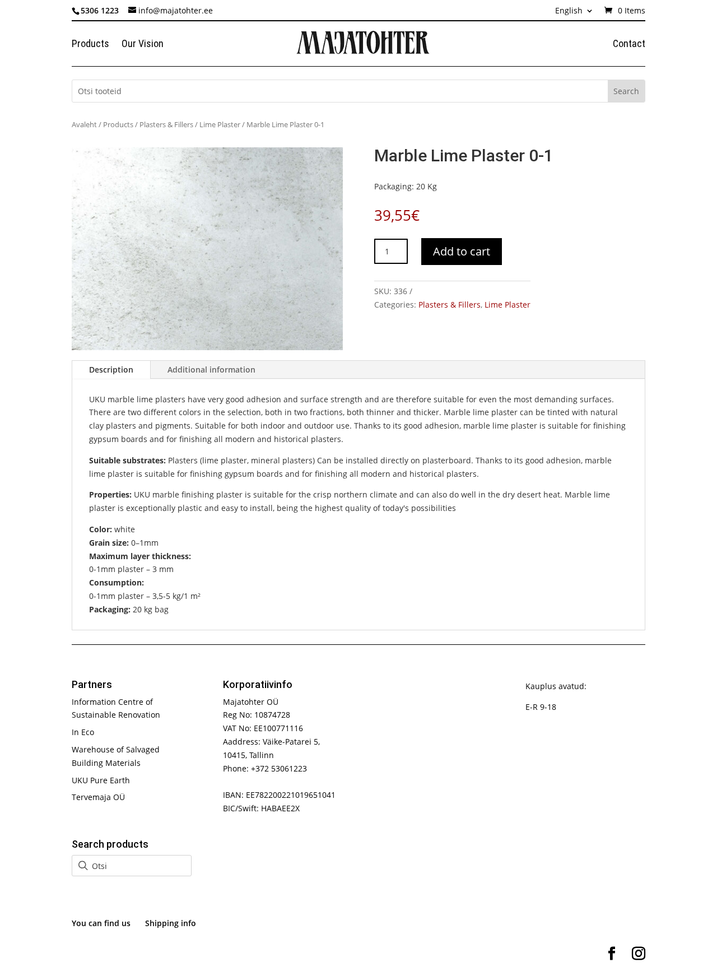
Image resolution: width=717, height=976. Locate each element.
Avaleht (84, 124)
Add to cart (461, 251)
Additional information (211, 369)
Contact (629, 44)
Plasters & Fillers (166, 124)
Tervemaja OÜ (98, 797)
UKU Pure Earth (101, 780)
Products (90, 44)
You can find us (101, 923)
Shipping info (170, 923)
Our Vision (143, 44)
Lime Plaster (219, 124)
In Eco (83, 732)
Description (111, 369)
